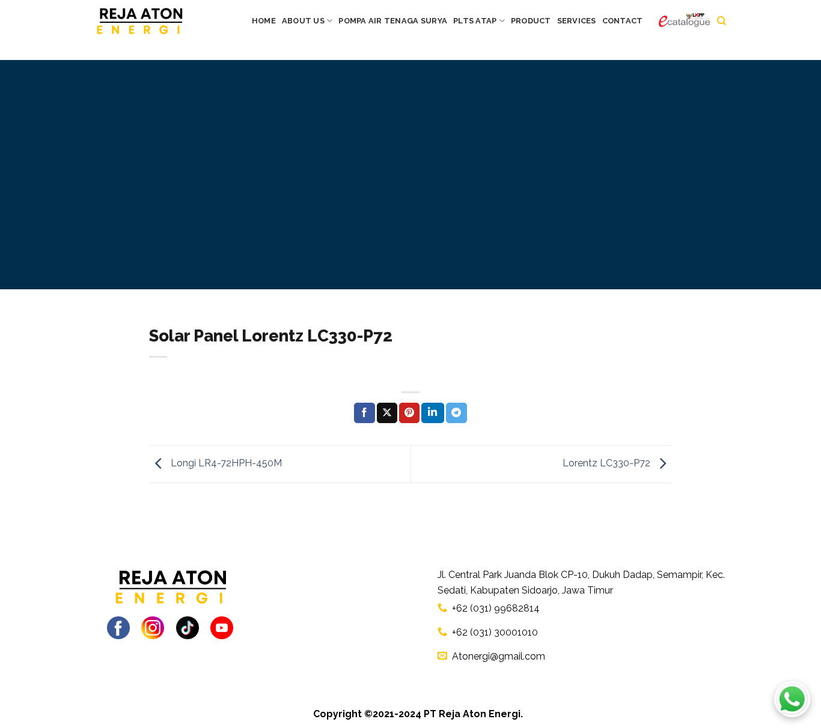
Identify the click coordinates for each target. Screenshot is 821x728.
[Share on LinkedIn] (432, 413)
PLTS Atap (474, 20)
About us (303, 20)
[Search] (721, 21)
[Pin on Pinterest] (409, 413)
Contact (622, 20)
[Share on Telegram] (456, 413)
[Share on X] (387, 413)
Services (576, 20)
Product (531, 20)
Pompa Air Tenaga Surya (392, 20)
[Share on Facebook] (364, 413)
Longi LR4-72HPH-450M (225, 463)
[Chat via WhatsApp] (792, 699)
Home (264, 20)
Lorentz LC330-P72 (608, 463)
